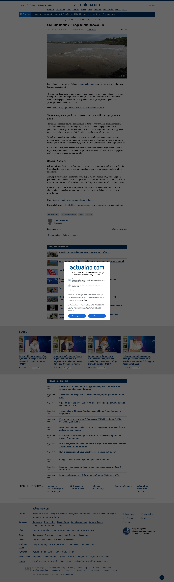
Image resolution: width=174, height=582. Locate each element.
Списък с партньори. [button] (81, 300)
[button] (87, 290)
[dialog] (87, 291)
